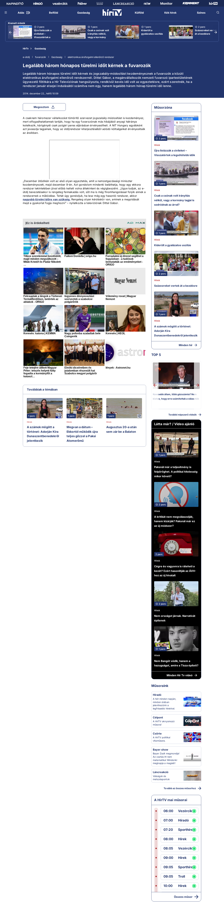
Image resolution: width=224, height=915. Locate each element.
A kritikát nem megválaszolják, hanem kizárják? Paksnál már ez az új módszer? (174, 521)
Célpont (158, 717)
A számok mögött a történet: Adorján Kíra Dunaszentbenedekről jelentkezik (43, 433)
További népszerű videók (182, 414)
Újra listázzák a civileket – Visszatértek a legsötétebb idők (43, 35)
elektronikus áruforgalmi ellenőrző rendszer (91, 57)
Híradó (157, 694)
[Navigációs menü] (6, 12)
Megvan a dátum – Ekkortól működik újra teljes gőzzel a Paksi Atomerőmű (82, 433)
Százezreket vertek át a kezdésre (206, 32)
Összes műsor (183, 896)
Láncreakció (160, 772)
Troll (181, 876)
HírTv (26, 48)
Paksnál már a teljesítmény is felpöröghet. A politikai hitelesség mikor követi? (175, 471)
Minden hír (186, 345)
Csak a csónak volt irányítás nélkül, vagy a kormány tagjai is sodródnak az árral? (99, 37)
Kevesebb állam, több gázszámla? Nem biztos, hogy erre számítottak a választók (176, 396)
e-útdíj (26, 57)
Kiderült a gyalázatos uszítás (152, 32)
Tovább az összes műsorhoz (180, 788)
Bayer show (160, 749)
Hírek (29, 422)
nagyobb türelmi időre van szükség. (47, 199)
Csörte (157, 733)
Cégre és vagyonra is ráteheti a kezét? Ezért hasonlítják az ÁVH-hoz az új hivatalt (175, 571)
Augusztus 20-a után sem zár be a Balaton (121, 429)
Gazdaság (40, 48)
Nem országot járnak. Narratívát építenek (174, 618)
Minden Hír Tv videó (180, 675)
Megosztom (41, 107)
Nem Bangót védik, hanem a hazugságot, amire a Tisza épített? (176, 663)
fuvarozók (40, 57)
